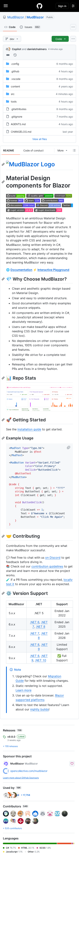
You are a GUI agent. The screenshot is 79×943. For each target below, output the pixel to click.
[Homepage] (39, 6)
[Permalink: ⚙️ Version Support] (3, 593)
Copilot (16, 49)
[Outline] (74, 150)
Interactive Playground (53, 270)
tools (14, 101)
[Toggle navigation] (5, 5)
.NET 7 (34, 633)
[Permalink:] (3, 164)
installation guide (29, 429)
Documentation (21, 270)
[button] (68, 447)
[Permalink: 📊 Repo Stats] (3, 378)
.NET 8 (40, 626)
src (13, 93)
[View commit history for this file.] (15, 55)
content (15, 86)
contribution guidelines (47, 566)
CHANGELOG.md (21, 131)
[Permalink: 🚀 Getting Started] (3, 419)
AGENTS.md (18, 124)
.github (15, 71)
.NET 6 (34, 622)
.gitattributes (18, 109)
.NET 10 (40, 660)
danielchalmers (37, 49)
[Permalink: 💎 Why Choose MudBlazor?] (3, 279)
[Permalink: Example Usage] (3, 438)
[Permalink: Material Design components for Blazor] (3, 181)
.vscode (15, 78)
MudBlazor (15, 17)
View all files (39, 139)
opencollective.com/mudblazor (28, 770)
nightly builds (39, 709)
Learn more (23, 690)
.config (15, 63)
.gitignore (16, 116)
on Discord (52, 557)
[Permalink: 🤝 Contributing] (3, 536)
